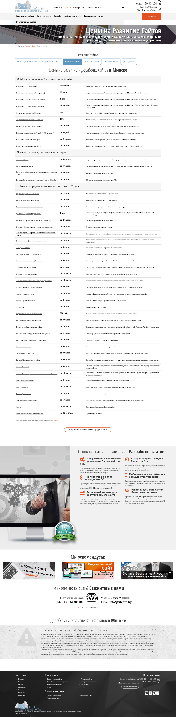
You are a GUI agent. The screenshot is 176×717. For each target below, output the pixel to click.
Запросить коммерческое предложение (88, 429)
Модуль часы (20, 307)
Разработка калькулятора (25, 381)
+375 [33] (69, 602)
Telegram (145, 10)
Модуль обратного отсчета (25, 294)
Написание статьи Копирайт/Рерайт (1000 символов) (35, 133)
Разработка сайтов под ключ (67, 16)
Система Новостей (22, 367)
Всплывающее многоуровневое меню (29, 207)
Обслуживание (111, 61)
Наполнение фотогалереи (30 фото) (28, 146)
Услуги (56, 7)
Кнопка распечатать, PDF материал (28, 254)
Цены (66, 7)
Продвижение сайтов (93, 16)
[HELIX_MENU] (123, 7)
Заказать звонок (88, 607)
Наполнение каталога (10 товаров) (28, 140)
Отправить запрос (53, 698)
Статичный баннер (22, 160)
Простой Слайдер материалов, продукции (31, 340)
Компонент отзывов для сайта (26, 274)
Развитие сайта (72, 61)
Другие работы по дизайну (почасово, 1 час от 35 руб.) (36, 180)
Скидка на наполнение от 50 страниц (29, 113)
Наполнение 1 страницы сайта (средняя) (30, 99)
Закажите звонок (130, 687)
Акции (20, 684)
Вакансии (21, 695)
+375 (146, 4)
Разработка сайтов (51, 61)
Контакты (99, 7)
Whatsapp (153, 10)
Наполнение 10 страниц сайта (26, 86)
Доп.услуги (129, 61)
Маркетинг (84, 684)
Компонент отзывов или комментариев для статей (34, 281)
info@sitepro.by (151, 7)
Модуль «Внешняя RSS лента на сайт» (29, 287)
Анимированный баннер (24, 166)
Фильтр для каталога (23, 387)
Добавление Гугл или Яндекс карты (28, 214)
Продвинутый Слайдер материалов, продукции (33, 334)
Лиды (49, 687)
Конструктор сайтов (25, 16)
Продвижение (92, 61)
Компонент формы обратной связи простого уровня (34, 227)
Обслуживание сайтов (26, 21)
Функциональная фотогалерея (26, 400)
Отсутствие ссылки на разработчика (29, 314)
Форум (18, 407)
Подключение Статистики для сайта (29, 327)
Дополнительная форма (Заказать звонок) (30, 241)
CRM (82, 687)
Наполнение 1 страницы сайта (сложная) (30, 106)
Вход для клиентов (54, 695)
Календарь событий (23, 248)
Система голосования (23, 347)
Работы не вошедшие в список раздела (30, 414)
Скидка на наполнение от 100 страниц (29, 120)
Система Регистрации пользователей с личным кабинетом (36, 374)
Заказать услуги (86, 695)
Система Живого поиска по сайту (28, 360)
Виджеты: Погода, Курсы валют (27, 200)
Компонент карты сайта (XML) (27, 267)
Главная (27, 46)
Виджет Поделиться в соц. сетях (27, 194)
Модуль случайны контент (25, 301)
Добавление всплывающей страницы (29, 126)
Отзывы (89, 7)
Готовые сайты (44, 16)
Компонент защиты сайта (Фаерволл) (29, 261)
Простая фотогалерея (23, 394)
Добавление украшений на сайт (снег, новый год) (33, 220)
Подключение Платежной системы (28, 320)
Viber (139, 10)
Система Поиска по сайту (25, 353)
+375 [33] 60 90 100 (147, 679)
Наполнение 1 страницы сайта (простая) (30, 93)
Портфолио (78, 7)
